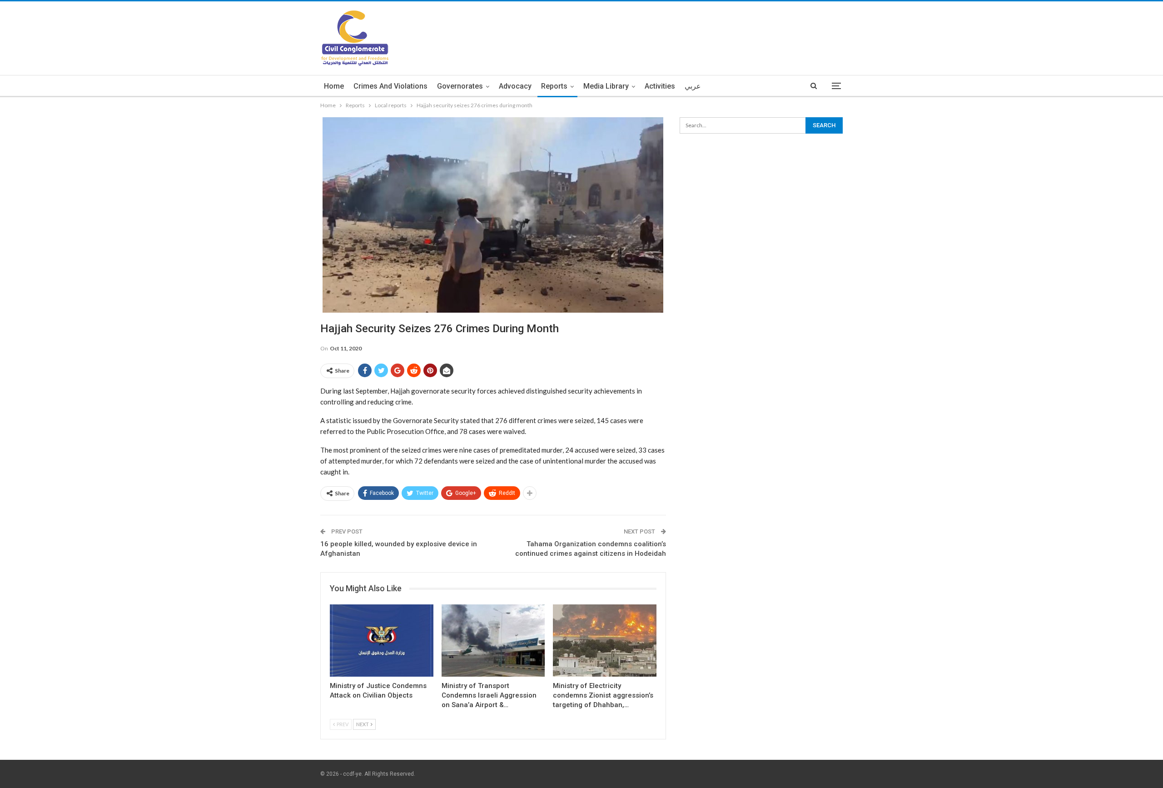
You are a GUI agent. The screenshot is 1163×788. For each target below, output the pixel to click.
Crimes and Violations (390, 86)
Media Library (606, 86)
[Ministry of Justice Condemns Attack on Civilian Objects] (381, 640)
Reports (554, 86)
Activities (660, 86)
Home (334, 86)
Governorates (460, 86)
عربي (693, 86)
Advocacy (515, 86)
